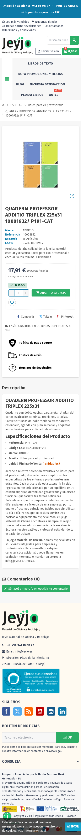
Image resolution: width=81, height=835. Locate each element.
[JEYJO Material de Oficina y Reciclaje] (17, 45)
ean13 (9, 243)
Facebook (6, 711)
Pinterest (67, 316)
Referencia (12, 234)
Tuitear (47, 316)
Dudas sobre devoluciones (23, 26)
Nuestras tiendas (45, 22)
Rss (29, 711)
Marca (9, 230)
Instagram (51, 711)
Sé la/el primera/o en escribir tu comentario (36, 588)
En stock (11, 239)
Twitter (17, 711)
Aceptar (73, 826)
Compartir (27, 316)
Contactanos (55, 26)
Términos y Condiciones (19, 30)
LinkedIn (62, 711)
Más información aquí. (32, 830)
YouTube (40, 711)
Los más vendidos (15, 22)
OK (69, 737)
